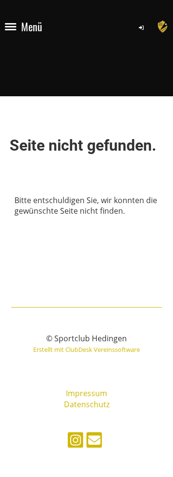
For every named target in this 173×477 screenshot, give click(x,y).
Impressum (86, 393)
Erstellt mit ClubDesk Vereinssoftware (86, 349)
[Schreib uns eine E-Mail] (94, 441)
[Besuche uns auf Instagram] (75, 441)
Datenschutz (87, 404)
